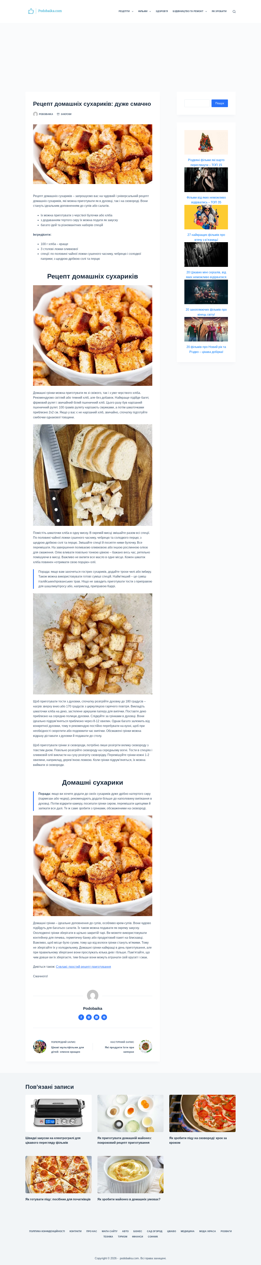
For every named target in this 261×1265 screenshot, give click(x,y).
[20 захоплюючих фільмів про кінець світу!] (206, 292)
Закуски (66, 114)
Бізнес (137, 1231)
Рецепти (124, 11)
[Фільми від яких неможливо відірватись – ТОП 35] (206, 179)
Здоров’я (162, 11)
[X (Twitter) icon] (96, 1017)
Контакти (76, 1231)
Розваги (226, 1231)
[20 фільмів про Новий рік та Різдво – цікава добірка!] (206, 329)
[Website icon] (89, 1017)
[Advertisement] (130, 51)
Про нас (91, 1231)
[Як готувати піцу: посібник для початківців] (58, 1174)
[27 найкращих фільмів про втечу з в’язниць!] (206, 217)
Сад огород (154, 1231)
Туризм (122, 1236)
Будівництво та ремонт (188, 11)
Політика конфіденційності (47, 1231)
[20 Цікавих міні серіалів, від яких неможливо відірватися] (206, 254)
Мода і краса (207, 1231)
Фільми (143, 11)
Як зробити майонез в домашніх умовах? (128, 1199)
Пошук (219, 103)
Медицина (188, 1231)
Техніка (108, 1236)
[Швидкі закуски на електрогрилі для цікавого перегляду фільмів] (58, 1113)
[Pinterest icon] (104, 1017)
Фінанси (137, 1236)
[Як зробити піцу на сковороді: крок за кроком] (202, 1113)
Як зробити (219, 11)
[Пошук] (234, 11)
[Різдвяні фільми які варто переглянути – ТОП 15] (206, 142)
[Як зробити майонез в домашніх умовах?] (130, 1174)
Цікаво (171, 1231)
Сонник (153, 1236)
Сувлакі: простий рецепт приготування (83, 966)
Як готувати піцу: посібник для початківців (58, 1199)
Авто (125, 1231)
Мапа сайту (109, 1231)
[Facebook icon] (81, 1017)
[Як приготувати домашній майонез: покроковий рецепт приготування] (130, 1113)
